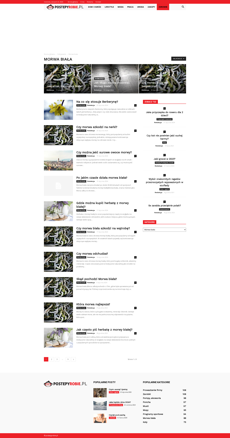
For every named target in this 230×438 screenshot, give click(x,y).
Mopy (145, 410)
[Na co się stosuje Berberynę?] (58, 110)
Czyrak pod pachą (117, 415)
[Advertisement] (115, 30)
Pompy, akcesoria (152, 398)
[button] (183, 7)
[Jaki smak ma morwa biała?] (67, 78)
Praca (130, 7)
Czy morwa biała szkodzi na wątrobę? (103, 228)
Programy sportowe (153, 414)
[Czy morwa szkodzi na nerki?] (58, 135)
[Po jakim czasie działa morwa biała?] (58, 186)
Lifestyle (109, 7)
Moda (121, 7)
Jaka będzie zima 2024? (120, 402)
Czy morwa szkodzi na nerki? (96, 127)
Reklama (90, 2)
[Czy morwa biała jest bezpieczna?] (162, 78)
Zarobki (147, 394)
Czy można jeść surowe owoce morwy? (104, 152)
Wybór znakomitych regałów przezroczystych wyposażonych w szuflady (164, 182)
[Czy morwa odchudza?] (58, 262)
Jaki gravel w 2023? (164, 159)
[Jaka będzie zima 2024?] (100, 405)
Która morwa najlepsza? (93, 304)
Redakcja (50, 90)
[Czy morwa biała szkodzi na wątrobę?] (58, 236)
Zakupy (151, 7)
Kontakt (98, 2)
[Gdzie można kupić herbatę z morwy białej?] (58, 211)
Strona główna (73, 2)
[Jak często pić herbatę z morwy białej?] (58, 338)
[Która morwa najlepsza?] (58, 312)
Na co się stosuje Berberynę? (97, 101)
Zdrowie (163, 7)
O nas (82, 2)
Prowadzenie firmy (116, 405)
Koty (164, 142)
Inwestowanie (164, 209)
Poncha (147, 402)
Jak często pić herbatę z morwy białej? (104, 329)
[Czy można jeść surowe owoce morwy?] (58, 160)
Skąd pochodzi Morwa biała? (96, 279)
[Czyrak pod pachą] (100, 418)
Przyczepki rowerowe (164, 119)
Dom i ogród (94, 7)
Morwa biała (52, 82)
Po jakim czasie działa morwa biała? (101, 177)
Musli (146, 406)
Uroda (140, 7)
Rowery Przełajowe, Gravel (164, 163)
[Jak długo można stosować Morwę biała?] (115, 78)
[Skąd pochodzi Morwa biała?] (58, 287)
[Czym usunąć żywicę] (100, 392)
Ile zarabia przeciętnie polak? (164, 205)
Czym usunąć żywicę (118, 389)
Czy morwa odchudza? (92, 253)
